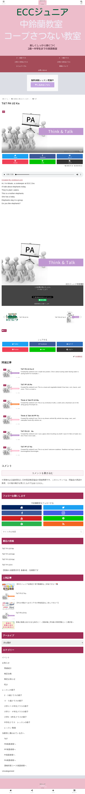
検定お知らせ (9, 679)
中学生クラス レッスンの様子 (17, 722)
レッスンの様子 (8, 690)
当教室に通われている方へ (13, 733)
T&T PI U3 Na (8, 549)
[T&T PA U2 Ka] (52, 515)
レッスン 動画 (10, 728)
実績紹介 (8, 668)
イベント (6, 657)
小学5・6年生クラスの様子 (15, 717)
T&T (4, 330)
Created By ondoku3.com (12, 180)
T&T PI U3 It (7, 565)
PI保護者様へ (9, 755)
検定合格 (8, 674)
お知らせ (6, 663)
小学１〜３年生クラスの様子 (16, 706)
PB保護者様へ (10, 744)
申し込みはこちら (42, 85)
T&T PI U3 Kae (8, 554)
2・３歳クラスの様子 (13, 695)
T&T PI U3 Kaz (8, 559)
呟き (6, 685)
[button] (81, 532)
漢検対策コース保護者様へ (15, 766)
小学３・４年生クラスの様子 (16, 712)
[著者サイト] (22, 507)
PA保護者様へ (10, 760)
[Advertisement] (42, 225)
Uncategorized (8, 771)
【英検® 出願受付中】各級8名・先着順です (20, 570)
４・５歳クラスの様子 (13, 701)
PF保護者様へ (10, 749)
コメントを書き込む (42, 473)
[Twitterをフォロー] (63, 507)
